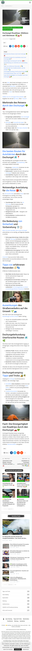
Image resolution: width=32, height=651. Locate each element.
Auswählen (8, 384)
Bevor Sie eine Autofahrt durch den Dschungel (14, 230)
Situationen (21, 289)
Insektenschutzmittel (11, 391)
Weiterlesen (26, 649)
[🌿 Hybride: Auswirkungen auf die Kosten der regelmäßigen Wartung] (5, 565)
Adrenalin (8, 122)
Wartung (4, 601)
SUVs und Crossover (7, 610)
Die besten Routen (12, 151)
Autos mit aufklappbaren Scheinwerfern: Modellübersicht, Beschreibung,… (18, 579)
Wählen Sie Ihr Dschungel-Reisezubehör (13, 96)
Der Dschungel (25, 117)
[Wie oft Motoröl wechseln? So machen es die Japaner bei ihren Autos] (5, 546)
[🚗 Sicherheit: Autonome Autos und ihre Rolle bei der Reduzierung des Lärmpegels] (23, 493)
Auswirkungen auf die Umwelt (10, 316)
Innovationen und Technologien (23, 496)
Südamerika (15, 167)
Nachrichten (5, 597)
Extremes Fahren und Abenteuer (17, 27)
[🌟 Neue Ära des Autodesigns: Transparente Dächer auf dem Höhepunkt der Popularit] (8, 493)
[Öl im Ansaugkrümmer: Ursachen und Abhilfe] (5, 572)
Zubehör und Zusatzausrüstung (10, 607)
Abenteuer (13, 86)
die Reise (16, 98)
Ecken (10, 91)
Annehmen (18, 649)
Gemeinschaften (11, 444)
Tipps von (7, 264)
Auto (8, 82)
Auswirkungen (9, 305)
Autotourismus (6, 27)
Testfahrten (10, 621)
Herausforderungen (18, 122)
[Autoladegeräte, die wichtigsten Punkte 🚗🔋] (8, 477)
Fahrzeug (12, 239)
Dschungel (8, 173)
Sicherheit (5, 257)
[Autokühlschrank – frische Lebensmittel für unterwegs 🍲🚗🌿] (23, 477)
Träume (24, 98)
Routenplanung (21, 162)
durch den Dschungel (13, 105)
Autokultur (22, 621)
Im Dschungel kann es (18, 287)
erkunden (24, 128)
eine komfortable (9, 193)
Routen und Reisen (7, 29)
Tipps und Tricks (6, 591)
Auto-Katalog (6, 496)
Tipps (5, 375)
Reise (21, 193)
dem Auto (19, 128)
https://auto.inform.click (22, 631)
